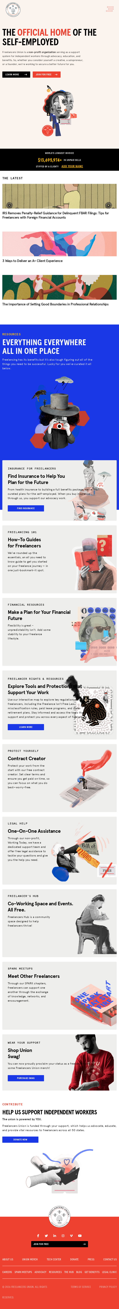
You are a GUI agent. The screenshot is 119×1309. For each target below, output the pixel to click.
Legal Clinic (109, 1272)
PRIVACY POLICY (108, 1287)
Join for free (41, 1244)
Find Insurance (26, 508)
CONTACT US (110, 1259)
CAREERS (7, 1272)
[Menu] (109, 9)
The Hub (69, 1272)
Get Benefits (92, 1272)
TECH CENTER (54, 1259)
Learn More (12, 74)
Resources (55, 1272)
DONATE (74, 1259)
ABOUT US (7, 1259)
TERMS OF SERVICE (81, 1287)
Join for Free (43, 74)
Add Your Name (72, 166)
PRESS (91, 1259)
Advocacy (40, 1272)
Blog (79, 1272)
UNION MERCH (30, 1259)
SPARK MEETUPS (23, 1272)
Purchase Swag (26, 1078)
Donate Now (20, 1139)
